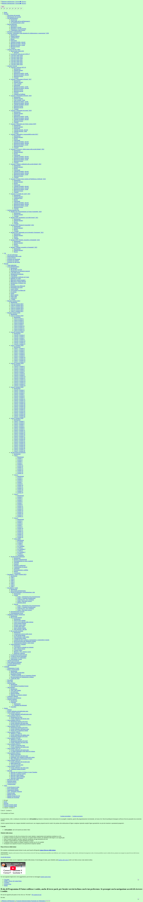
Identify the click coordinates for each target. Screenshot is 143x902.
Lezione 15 (20, 512)
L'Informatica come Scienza (18, 30)
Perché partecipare (12, 24)
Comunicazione (11, 784)
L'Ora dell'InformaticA (13, 266)
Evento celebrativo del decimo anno (20, 718)
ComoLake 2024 (15, 678)
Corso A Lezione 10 (19, 326)
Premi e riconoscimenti (13, 669)
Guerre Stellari (14, 289)
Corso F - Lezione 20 (19, 439)
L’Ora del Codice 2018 (17, 55)
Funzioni (16, 564)
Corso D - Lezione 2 (19, 366)
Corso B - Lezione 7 (19, 338)
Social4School (14, 692)
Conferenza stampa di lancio (18, 769)
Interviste (9, 770)
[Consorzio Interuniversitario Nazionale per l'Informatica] (30, 901)
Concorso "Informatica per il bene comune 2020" (23, 124)
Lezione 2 (19, 497)
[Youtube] (7, 9)
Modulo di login (11, 794)
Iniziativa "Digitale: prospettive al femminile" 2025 (24, 247)
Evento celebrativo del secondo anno (20, 761)
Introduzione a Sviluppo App (18, 283)
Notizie (6, 708)
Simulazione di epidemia (17, 274)
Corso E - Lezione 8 (19, 396)
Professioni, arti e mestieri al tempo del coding (23, 757)
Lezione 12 (20, 507)
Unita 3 (12, 580)
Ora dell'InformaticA (12, 18)
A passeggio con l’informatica (18, 657)
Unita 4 (12, 582)
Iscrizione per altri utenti (13, 262)
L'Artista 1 (20, 543)
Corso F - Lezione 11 (19, 430)
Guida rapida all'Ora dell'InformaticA (20, 21)
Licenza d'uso (7, 884)
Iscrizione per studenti (13, 260)
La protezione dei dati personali (19, 654)
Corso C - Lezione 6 (19, 353)
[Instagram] (13, 9)
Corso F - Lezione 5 (19, 424)
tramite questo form (45, 876)
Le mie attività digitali (19, 635)
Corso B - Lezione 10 (19, 341)
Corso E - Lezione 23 (19, 412)
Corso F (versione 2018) (17, 418)
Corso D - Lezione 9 (19, 375)
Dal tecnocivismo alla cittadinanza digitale (25, 641)
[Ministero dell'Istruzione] (8, 901)
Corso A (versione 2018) (17, 315)
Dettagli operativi (15, 36)
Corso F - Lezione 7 (19, 425)
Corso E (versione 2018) (17, 387)
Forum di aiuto (11, 793)
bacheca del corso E (63, 860)
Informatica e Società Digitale (18, 28)
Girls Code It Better (16, 690)
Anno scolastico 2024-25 (13, 712)
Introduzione (14, 19)
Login (2, 6)
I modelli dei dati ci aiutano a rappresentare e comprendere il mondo (31, 640)
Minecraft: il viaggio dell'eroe (18, 281)
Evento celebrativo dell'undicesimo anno (21, 714)
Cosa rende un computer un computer (24, 647)
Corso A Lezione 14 (19, 330)
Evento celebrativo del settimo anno (20, 735)
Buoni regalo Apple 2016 (17, 51)
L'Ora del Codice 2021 (17, 60)
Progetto (6, 14)
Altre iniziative (11, 687)
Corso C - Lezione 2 (19, 348)
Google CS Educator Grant (18, 745)
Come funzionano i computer (18, 644)
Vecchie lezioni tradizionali (18, 556)
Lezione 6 (19, 480)
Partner (6, 885)
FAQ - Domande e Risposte (14, 791)
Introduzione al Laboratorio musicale (20, 271)
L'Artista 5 (20, 553)
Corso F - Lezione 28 (19, 451)
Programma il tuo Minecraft (18, 286)
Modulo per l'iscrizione (13, 797)
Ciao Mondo (14, 275)
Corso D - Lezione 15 (19, 382)
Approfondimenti (11, 665)
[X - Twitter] (16, 9)
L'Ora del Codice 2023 (17, 63)
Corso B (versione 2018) (17, 332)
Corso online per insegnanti (14, 662)
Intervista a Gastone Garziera (18, 773)
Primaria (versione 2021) (13, 301)
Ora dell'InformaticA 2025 (17, 22)
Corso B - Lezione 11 (19, 342)
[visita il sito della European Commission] (48, 901)
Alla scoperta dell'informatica (18, 590)
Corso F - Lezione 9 (19, 428)
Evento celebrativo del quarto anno (20, 750)
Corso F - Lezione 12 (19, 431)
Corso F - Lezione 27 (19, 449)
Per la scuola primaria (16, 617)
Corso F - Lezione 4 (19, 422)
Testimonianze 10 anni (13, 668)
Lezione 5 (19, 461)
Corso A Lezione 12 (19, 329)
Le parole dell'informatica (14, 663)
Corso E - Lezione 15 (19, 402)
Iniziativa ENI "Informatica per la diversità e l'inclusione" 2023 (27, 232)
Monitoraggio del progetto (14, 17)
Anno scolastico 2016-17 (13, 753)
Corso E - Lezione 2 (19, 390)
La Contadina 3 (21, 552)
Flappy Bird (14, 296)
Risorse (12, 39)
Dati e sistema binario (19, 648)
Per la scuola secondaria (17, 631)
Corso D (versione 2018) (17, 363)
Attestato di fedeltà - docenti (18, 42)
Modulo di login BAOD (13, 796)
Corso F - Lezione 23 (19, 443)
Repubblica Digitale (16, 674)
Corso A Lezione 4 (19, 321)
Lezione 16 (20, 472)
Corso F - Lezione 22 (19, 442)
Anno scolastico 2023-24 (13, 715)
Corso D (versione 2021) (17, 308)
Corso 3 (16, 494)
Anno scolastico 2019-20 (13, 738)
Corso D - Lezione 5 (19, 369)
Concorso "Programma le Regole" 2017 (21, 79)
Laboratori (13, 702)
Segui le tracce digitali (19, 620)
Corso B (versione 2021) (17, 305)
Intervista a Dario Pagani (17, 775)
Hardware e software (19, 653)
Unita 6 (12, 585)
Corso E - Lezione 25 (19, 415)
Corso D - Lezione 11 (19, 378)
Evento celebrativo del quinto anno (20, 747)
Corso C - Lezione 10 (19, 357)
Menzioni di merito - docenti (18, 43)
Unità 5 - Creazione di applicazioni (26, 598)
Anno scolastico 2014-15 (13, 766)
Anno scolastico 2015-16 (13, 760)
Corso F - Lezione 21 (19, 440)
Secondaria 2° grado (12, 588)
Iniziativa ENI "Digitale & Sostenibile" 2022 (22, 225)
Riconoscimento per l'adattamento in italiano (22, 677)
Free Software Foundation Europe (19, 686)
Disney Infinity (14, 295)
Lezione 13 (20, 469)
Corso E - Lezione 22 (19, 411)
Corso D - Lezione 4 (19, 367)
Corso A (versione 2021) (17, 303)
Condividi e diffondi (12, 696)
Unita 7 (12, 586)
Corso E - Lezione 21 (19, 409)
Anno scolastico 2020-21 (13, 732)
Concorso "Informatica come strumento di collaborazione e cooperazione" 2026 (28, 33)
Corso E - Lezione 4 (19, 391)
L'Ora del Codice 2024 (17, 64)
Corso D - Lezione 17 (19, 384)
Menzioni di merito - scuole (18, 45)
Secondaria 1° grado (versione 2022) (16, 574)
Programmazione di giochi (17, 611)
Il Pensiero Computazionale (14, 31)
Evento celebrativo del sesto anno (19, 742)
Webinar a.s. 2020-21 (16, 733)
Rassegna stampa (11, 781)
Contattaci (6, 882)
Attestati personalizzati (13, 660)
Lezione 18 (20, 473)
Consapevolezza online (20, 638)
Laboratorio (14, 298)
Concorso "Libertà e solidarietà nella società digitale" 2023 (26, 164)
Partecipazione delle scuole (14, 256)
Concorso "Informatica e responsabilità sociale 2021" (24, 134)
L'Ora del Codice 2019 (17, 57)
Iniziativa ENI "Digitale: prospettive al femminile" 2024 (25, 240)
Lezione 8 (19, 464)
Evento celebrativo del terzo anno (19, 756)
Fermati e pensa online (20, 625)
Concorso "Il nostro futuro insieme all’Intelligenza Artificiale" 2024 (28, 179)
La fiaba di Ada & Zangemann (19, 656)
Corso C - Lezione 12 (19, 359)
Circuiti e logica (18, 650)
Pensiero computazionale (20, 559)
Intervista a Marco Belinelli (18, 776)
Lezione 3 (19, 458)
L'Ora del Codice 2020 (17, 58)
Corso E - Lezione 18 (19, 405)
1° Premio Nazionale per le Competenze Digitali (23, 675)
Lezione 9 (19, 527)
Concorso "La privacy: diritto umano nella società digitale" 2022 (27, 149)
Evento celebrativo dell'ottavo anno (20, 729)
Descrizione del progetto (13, 15)
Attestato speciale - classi (20, 131)
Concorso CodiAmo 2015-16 (18, 67)
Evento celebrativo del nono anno (19, 723)
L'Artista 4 (20, 550)
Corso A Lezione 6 (19, 323)
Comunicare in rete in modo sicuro (23, 634)
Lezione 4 (19, 460)
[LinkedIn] (4, 9)
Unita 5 (12, 583)
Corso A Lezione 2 (19, 320)
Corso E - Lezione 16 (19, 403)
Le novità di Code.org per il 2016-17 (20, 54)
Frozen (12, 293)
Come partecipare (11, 265)
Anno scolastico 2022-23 (13, 720)
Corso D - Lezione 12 (19, 379)
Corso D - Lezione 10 (19, 376)
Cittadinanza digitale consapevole (16, 614)
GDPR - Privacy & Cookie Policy (13, 881)
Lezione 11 (20, 467)
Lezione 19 (20, 492)
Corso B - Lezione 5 (19, 336)
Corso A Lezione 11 (19, 327)
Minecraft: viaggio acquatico (18, 280)
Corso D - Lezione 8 (19, 373)
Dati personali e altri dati (20, 629)
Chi (5, 253)
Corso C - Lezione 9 (19, 356)
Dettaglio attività (21, 602)
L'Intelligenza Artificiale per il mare (20, 277)
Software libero (11, 683)
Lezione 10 (20, 466)
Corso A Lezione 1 (19, 318)
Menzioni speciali (18, 91)
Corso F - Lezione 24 (19, 445)
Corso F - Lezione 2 (19, 421)
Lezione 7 (19, 463)
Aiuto (5, 785)
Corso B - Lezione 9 (19, 339)
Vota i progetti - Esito (19, 100)
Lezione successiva (78, 816)
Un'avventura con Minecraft (18, 290)
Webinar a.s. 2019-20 (16, 739)
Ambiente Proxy (15, 37)
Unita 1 (12, 577)
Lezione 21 (20, 516)
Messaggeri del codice (13, 779)
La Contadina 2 (21, 549)
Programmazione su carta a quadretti (23, 561)
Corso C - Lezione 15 (19, 361)
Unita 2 (12, 579)
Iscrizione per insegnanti (13, 259)
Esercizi (16, 604)
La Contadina (20, 546)
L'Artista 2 (20, 544)
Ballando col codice (16, 278)
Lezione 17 (20, 491)
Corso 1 (16, 455)
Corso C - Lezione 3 (19, 350)
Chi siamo (6, 879)
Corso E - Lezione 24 (19, 414)
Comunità (6, 666)
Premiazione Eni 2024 (16, 717)
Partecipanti (14, 40)
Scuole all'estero (11, 257)
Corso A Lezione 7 (19, 324)
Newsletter (10, 680)
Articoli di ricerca (11, 782)
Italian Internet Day (16, 763)
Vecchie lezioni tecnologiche (18, 452)
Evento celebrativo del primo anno (20, 767)
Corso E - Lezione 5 (19, 393)
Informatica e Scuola (16, 27)
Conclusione (20, 555)
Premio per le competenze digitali (19, 730)
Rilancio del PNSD (16, 754)
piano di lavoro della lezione (48, 850)
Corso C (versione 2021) (17, 306)
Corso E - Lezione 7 (19, 394)
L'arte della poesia (15, 272)
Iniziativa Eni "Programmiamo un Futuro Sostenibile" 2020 (26, 211)
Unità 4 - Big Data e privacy (24, 601)
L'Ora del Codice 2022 (17, 61)
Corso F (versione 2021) (17, 311)
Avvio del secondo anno (17, 764)
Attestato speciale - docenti (21, 130)
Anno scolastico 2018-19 (13, 744)
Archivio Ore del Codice (13, 49)
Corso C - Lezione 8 (19, 354)
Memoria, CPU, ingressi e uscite (22, 651)
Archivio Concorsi (12, 66)
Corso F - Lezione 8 (19, 427)
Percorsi (6, 263)
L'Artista (13, 299)
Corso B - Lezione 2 (19, 335)
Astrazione (17, 568)
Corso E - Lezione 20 (19, 408)
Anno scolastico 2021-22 (13, 726)
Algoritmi (16, 562)
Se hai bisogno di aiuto (13, 787)
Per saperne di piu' (36, 894)
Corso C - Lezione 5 (19, 351)
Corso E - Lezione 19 (19, 406)
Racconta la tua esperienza (14, 698)
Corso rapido (17, 538)
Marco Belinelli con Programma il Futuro (21, 759)
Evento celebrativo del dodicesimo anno (17, 711)
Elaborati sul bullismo (19, 94)
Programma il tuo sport (17, 287)
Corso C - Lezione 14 (19, 360)
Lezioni (16, 595)
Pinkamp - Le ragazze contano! (19, 695)
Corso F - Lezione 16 (19, 434)
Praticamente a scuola (16, 659)
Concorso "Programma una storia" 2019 (21, 110)
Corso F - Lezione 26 (19, 448)
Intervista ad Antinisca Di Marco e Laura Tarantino (24, 772)
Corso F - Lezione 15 (19, 433)
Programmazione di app (17, 613)
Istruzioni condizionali (19, 565)
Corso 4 (16, 518)
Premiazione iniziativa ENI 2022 (19, 727)
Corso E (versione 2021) (17, 309)
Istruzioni (16, 52)
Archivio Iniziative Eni (13, 210)
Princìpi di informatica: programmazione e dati (23, 592)
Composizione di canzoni (20, 567)
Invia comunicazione (12, 788)
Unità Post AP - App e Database (25, 599)
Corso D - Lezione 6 (19, 370)
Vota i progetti (17, 83)
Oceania (13, 284)
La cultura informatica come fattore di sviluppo (23, 751)
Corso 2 (16, 474)
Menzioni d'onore (15, 46)
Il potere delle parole (19, 626)
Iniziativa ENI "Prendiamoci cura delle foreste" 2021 (24, 217)
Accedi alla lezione (6, 857)
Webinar (9, 709)
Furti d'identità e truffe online (21, 637)
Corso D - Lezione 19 (19, 385)
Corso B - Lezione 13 (19, 344)
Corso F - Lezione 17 (19, 436)
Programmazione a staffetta (21, 570)
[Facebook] (2, 9)
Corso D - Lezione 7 (19, 372)
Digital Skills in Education (17, 672)
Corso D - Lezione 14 (19, 381)
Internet (16, 571)
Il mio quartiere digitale (20, 623)
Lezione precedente (65, 816)
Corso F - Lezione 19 (19, 437)
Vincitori (13, 48)
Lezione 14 (20, 470)
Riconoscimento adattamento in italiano (21, 724)
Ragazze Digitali (15, 693)
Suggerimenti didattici (13, 790)
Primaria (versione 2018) (13, 312)
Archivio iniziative (12, 699)
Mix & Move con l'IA (16, 269)
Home (5, 12)
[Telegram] (19, 9)
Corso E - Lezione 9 (19, 397)
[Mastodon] (21, 9)
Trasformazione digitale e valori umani (24, 643)
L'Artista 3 (20, 547)
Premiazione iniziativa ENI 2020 (19, 741)
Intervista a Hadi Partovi (17, 778)
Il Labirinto (13, 292)
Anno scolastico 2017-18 (13, 748)
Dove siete (10, 681)
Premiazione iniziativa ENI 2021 (19, 736)
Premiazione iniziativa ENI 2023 (19, 721)
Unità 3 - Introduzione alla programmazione (28, 596)
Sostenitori (13, 706)
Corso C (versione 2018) (17, 345)
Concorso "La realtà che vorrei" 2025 (20, 193)
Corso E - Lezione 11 (19, 399)
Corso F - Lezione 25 (19, 446)
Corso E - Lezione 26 (19, 417)
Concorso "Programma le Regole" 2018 (21, 95)
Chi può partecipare (12, 254)
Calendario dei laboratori (20, 705)
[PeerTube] (10, 9)
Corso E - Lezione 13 (19, 400)
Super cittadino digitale (20, 628)
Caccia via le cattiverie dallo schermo (23, 622)
